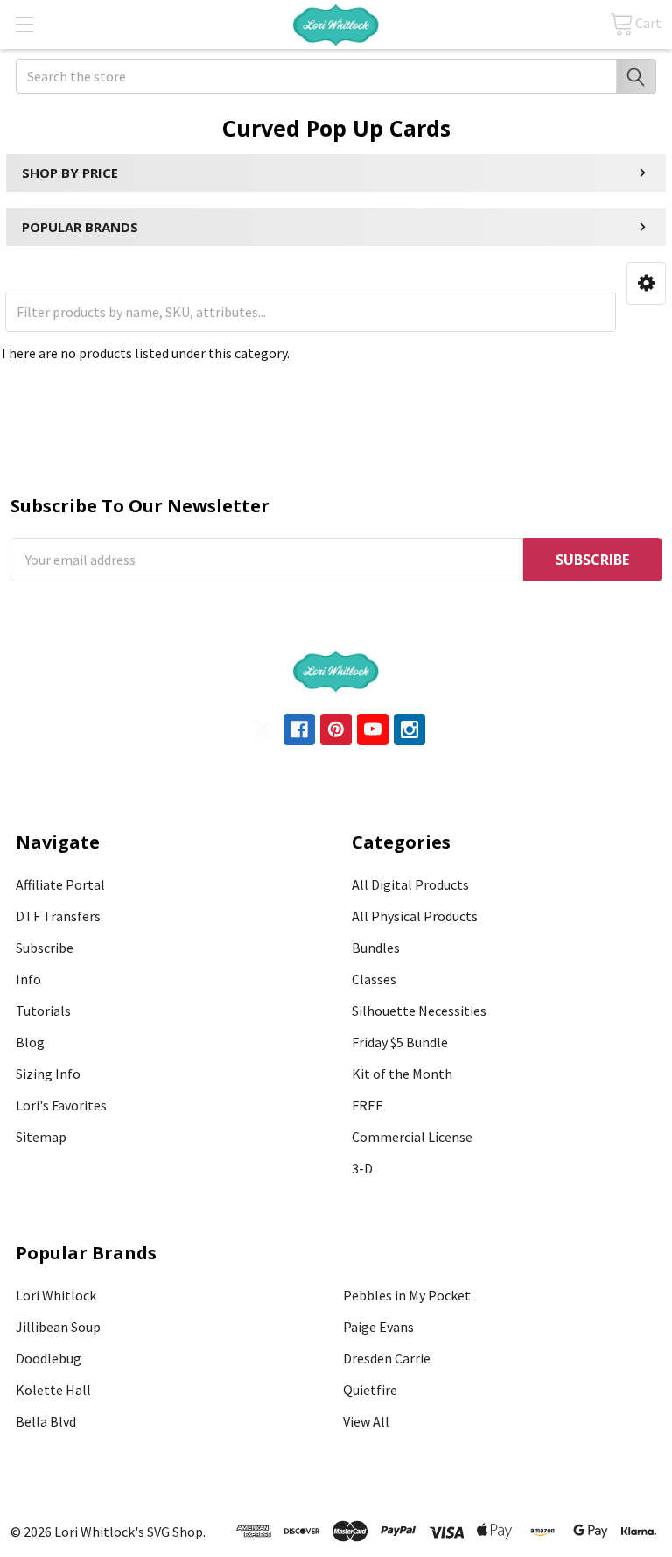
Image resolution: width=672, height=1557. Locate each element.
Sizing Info (48, 1073)
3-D (362, 1168)
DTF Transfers (58, 916)
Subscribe (45, 947)
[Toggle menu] (24, 24)
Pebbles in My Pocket (407, 1295)
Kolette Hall (53, 1389)
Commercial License (412, 1136)
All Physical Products (415, 916)
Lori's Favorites (61, 1105)
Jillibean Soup (58, 1326)
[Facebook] (299, 729)
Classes (374, 979)
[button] (646, 283)
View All (366, 1421)
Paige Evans (378, 1326)
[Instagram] (409, 729)
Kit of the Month (402, 1073)
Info (28, 979)
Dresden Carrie (386, 1358)
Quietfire (370, 1389)
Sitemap (41, 1136)
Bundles (376, 947)
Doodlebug (48, 1358)
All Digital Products (410, 884)
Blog (30, 1042)
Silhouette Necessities (419, 1010)
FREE (367, 1105)
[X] (262, 729)
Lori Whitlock (56, 1295)
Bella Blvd (46, 1421)
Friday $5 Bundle (400, 1042)
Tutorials (43, 1010)
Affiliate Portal (60, 884)
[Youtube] (372, 729)
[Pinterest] (336, 729)
